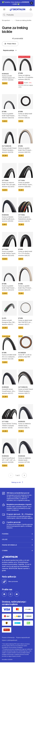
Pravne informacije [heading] (9, 540)
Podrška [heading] (5, 529)
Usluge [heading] (4, 535)
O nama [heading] (4, 546)
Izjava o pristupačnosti (9, 634)
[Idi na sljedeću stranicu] (24, 475)
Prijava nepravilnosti (23, 631)
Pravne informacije (8, 631)
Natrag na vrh (16, 482)
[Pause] (31, 3)
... (12, 20)
